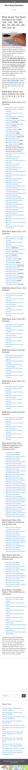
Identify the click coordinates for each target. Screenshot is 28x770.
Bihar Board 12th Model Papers (15, 597)
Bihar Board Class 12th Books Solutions (13, 748)
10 (24, 766)
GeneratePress (14, 762)
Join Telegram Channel (16, 769)
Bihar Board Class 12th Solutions (15, 107)
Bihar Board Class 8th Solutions (15, 355)
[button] (14, 767)
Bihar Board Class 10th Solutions (15, 293)
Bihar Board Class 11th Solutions (15, 237)
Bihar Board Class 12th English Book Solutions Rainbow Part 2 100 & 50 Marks (12, 739)
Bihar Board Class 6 (11, 766)
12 (7, 769)
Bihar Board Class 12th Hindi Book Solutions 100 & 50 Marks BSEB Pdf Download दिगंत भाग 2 (12, 752)
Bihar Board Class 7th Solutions (15, 386)
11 (4, 769)
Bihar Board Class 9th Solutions (15, 324)
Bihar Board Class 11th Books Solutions (13, 725)
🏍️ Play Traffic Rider (22, 769)
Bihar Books (10, 769)
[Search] (24, 695)
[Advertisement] (14, 674)
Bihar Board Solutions (14, 5)
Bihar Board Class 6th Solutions (15, 417)
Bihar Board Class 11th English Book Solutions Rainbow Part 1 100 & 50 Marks (12, 733)
